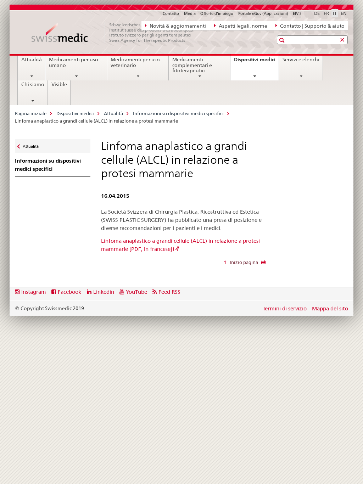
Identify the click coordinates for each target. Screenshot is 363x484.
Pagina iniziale (30, 113)
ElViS (297, 13)
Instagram (33, 291)
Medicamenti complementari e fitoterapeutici (192, 65)
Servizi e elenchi (301, 59)
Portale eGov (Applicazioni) (263, 13)
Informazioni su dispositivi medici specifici (178, 113)
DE (317, 13)
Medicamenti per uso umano (73, 62)
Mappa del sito (330, 308)
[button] (282, 40)
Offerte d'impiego (216, 13)
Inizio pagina (243, 262)
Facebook (69, 291)
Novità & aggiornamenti (177, 26)
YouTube (136, 291)
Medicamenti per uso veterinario (135, 62)
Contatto (171, 13)
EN (344, 13)
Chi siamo (32, 84)
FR (326, 13)
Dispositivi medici (256, 62)
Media (190, 13)
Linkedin (103, 291)
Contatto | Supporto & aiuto (312, 26)
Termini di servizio (285, 308)
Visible (59, 84)
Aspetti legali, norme (242, 26)
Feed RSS (169, 291)
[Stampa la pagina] (263, 264)
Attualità (31, 59)
